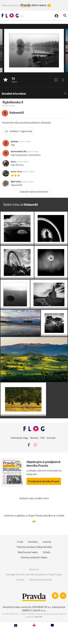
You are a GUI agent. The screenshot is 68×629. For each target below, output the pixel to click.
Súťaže (46, 552)
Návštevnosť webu (28, 552)
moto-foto (16, 171)
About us (34, 569)
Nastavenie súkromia (40, 579)
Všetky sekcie (39, 5)
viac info (38, 616)
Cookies (20, 579)
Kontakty (33, 542)
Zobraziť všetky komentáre (34, 192)
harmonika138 (18, 151)
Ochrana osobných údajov (34, 557)
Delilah (14, 141)
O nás (20, 542)
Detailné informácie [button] (14, 93)
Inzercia (47, 542)
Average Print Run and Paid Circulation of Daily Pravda (34, 574)
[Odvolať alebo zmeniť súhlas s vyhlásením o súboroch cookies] (55, 595)
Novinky (34, 438)
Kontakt (51, 438)
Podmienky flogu (19, 438)
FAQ (43, 438)
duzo (13, 161)
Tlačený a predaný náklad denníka (34, 547)
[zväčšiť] (56, 80)
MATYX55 (16, 181)
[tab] (34, 92)
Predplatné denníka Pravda (43, 481)
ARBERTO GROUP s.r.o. (34, 610)
